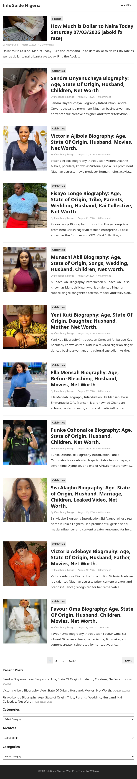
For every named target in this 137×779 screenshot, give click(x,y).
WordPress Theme (76, 771)
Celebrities (58, 70)
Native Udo (12, 44)
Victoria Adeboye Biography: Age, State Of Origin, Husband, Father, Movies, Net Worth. (91, 557)
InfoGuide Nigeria (22, 5)
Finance (57, 18)
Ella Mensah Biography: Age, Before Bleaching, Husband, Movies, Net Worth (85, 378)
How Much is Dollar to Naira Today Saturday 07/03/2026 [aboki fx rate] (92, 32)
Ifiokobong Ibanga (64, 96)
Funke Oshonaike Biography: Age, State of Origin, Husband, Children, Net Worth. (91, 436)
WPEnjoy (94, 771)
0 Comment (104, 96)
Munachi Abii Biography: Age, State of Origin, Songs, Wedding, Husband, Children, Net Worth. (89, 263)
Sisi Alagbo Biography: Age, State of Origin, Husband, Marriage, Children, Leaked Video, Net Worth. (90, 496)
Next (128, 660)
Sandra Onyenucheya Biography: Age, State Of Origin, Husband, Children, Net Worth (90, 84)
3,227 (72, 660)
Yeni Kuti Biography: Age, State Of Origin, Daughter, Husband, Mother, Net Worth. (92, 320)
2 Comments (47, 44)
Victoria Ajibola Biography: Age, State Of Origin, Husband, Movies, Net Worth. (91, 141)
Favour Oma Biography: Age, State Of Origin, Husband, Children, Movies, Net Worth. (92, 614)
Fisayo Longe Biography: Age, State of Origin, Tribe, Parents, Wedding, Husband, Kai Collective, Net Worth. (91, 202)
